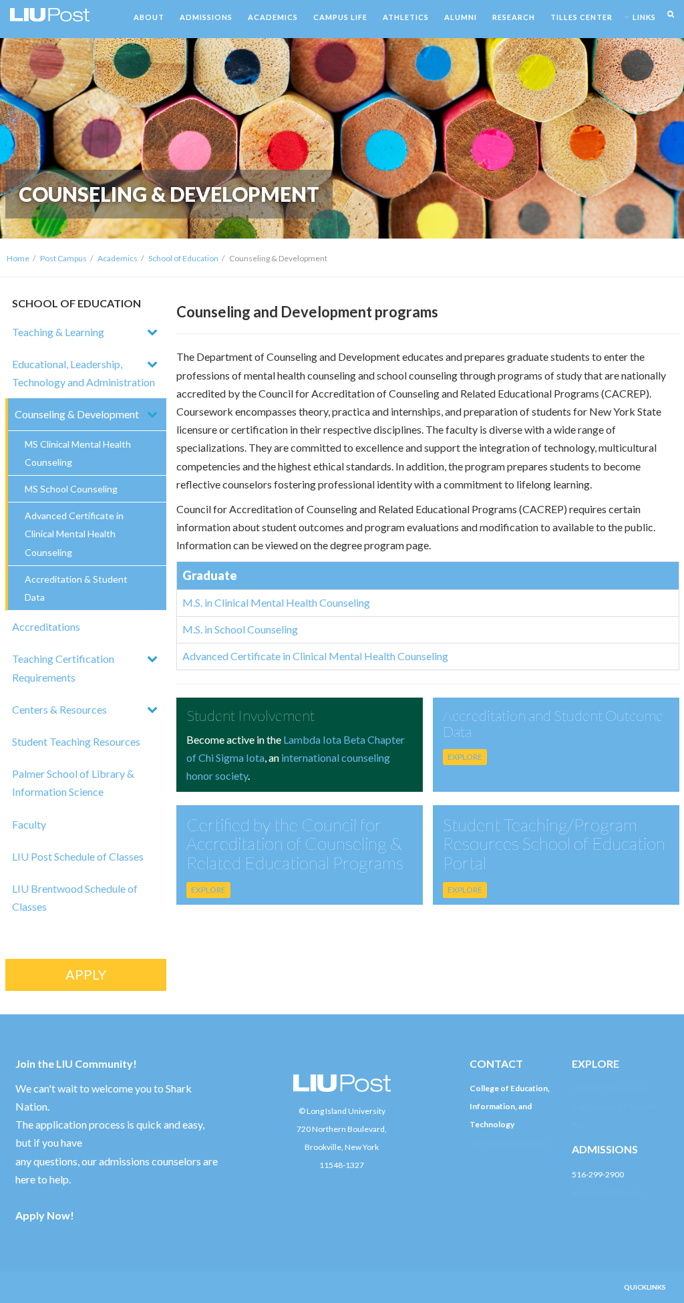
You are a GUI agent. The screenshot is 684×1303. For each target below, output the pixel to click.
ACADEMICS (273, 17)
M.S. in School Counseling (240, 629)
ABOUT (149, 17)
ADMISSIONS (206, 17)
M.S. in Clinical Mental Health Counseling (276, 602)
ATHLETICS (406, 17)
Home (18, 258)
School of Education (183, 258)
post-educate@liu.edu (509, 1142)
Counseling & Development (77, 414)
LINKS (644, 17)
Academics (118, 258)
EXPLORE (465, 757)
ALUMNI (460, 17)
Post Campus (63, 258)
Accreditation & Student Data (76, 588)
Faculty (29, 824)
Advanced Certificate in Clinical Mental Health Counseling (74, 533)
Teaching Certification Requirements (63, 667)
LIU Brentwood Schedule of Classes (75, 897)
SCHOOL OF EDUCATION (76, 303)
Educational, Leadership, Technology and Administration (83, 372)
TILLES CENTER (581, 17)
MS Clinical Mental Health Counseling (78, 453)
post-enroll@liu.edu (607, 1192)
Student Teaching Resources (76, 741)
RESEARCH (513, 17)
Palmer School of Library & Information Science (73, 782)
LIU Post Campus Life (609, 1088)
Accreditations (46, 626)
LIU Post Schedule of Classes (78, 856)
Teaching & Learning (58, 331)
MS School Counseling (71, 488)
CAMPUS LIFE (340, 17)
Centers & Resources (59, 709)
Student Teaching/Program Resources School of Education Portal (554, 843)
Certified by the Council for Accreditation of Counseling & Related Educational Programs (294, 843)
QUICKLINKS (645, 1287)
